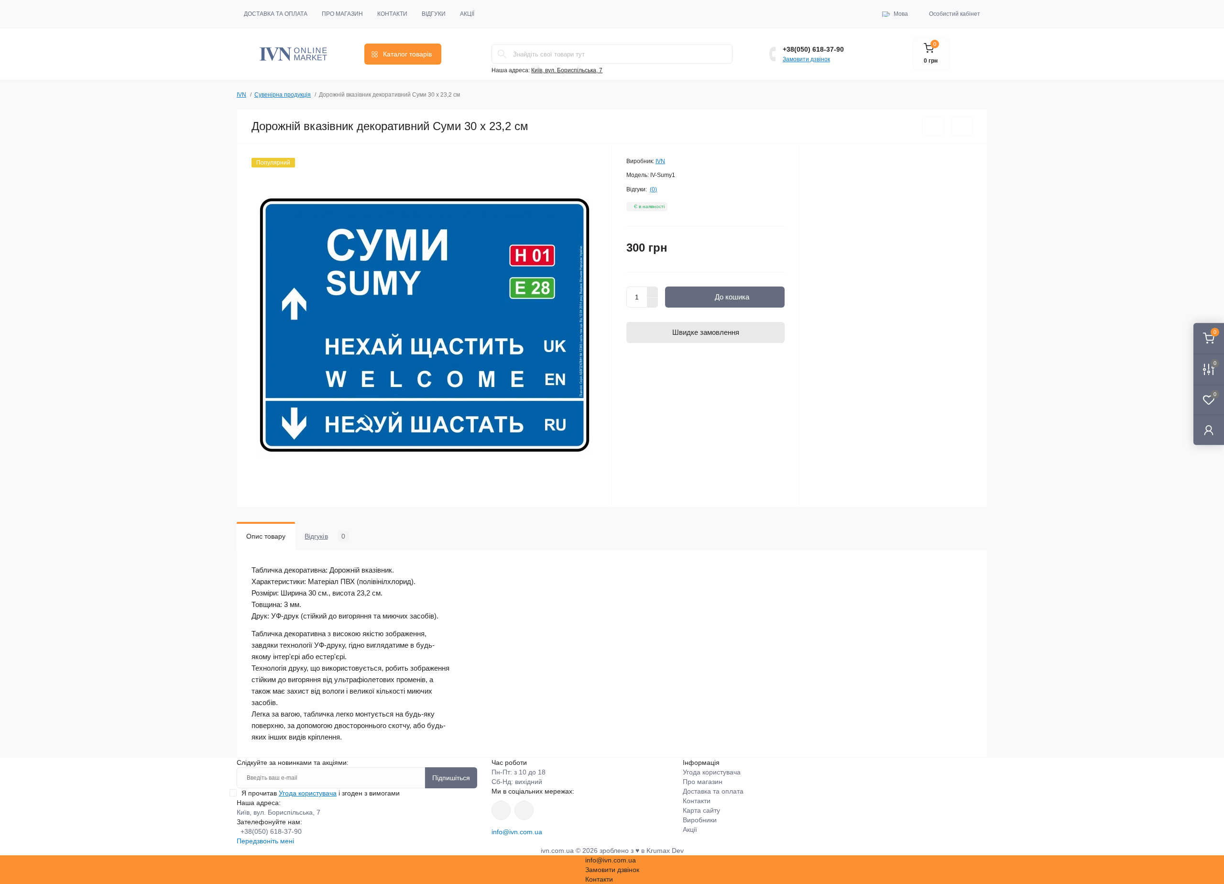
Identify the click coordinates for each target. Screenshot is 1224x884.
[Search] (502, 54)
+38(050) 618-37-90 (813, 49)
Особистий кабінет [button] (954, 14)
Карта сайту (701, 810)
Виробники (700, 820)
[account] (1208, 430)
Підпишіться (451, 778)
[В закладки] (933, 126)
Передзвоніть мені (265, 841)
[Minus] (652, 303)
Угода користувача (308, 793)
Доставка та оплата (275, 14)
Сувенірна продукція (282, 94)
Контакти (392, 14)
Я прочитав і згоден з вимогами (320, 793)
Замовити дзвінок (806, 59)
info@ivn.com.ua (517, 832)
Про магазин (342, 14)
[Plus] (652, 292)
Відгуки (434, 14)
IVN (241, 94)
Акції (467, 14)
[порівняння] (962, 126)
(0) (653, 189)
